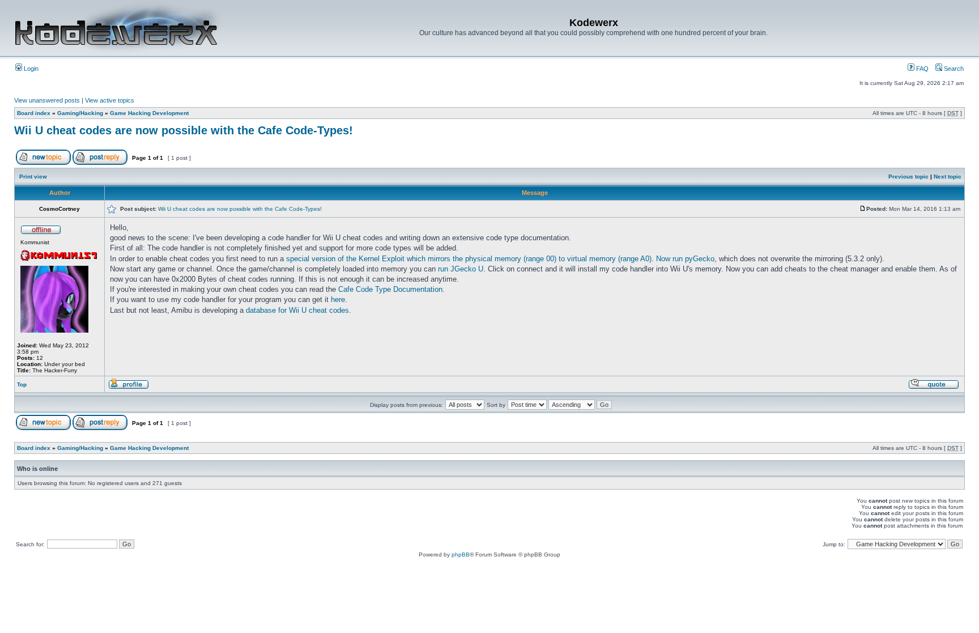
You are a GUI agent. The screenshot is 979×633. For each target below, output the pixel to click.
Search (953, 68)
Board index (33, 113)
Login (30, 68)
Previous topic (908, 176)
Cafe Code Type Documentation (390, 289)
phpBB (461, 554)
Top (22, 384)
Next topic (947, 176)
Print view (33, 176)
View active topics (109, 100)
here (338, 299)
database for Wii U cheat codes (297, 310)
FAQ (921, 68)
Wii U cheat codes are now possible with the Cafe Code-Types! (183, 130)
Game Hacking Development (149, 113)
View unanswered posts (47, 100)
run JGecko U (460, 269)
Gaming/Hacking (80, 113)
